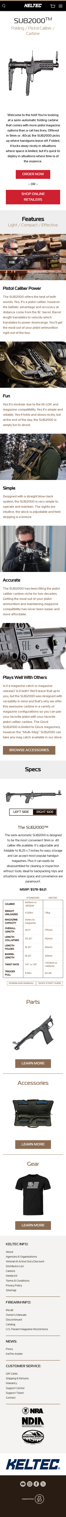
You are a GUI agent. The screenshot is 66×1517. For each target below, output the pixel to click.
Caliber (10, 904)
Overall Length (10, 930)
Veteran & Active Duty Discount (25, 1261)
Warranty (11, 1383)
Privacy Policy (14, 1286)
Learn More (33, 1063)
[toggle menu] (62, 6)
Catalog (10, 1324)
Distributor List (15, 1266)
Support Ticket (15, 1393)
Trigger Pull (10, 973)
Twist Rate (12, 965)
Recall (9, 1310)
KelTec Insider (14, 1354)
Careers (10, 1271)
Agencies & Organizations (21, 1257)
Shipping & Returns (17, 1378)
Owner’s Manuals (16, 1315)
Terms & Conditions (18, 1281)
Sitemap (11, 1290)
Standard (32, 898)
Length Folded (9, 947)
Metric (53, 898)
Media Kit (11, 1276)
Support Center (15, 1388)
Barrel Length (9, 956)
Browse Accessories (29, 750)
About (9, 1252)
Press (9, 1349)
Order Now (33, 174)
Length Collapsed (12, 938)
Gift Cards (12, 1374)
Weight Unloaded (11, 912)
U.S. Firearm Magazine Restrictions (27, 1329)
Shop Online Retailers (33, 197)
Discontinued (14, 1320)
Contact (11, 1398)
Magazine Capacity (11, 921)
